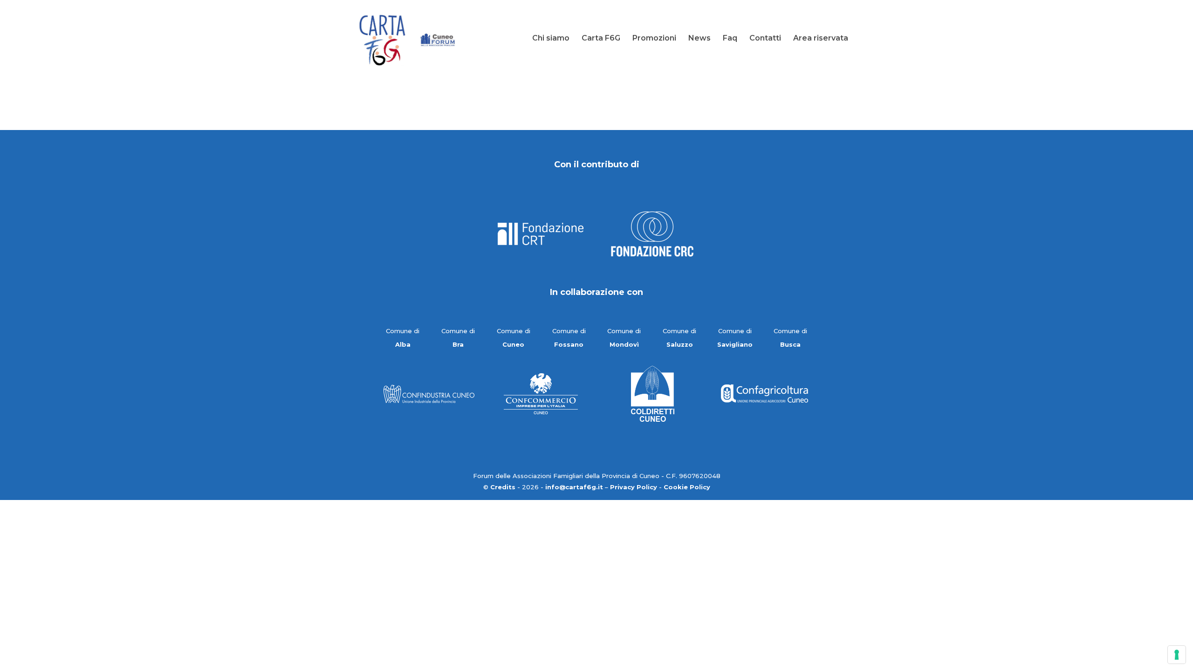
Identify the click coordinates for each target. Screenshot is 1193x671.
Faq (730, 38)
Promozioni (654, 38)
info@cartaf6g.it (574, 487)
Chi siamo (550, 38)
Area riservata (820, 38)
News (699, 38)
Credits (502, 487)
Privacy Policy (633, 487)
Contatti (765, 38)
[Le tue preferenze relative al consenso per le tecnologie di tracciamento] (1177, 655)
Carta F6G (601, 38)
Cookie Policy (687, 487)
